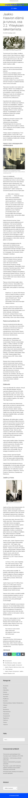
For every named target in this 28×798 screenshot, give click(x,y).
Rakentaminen (6, 711)
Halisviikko (6, 690)
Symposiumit (8, 660)
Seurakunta (6, 713)
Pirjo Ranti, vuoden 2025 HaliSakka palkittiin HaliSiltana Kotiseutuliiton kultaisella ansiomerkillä (12, 767)
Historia (15, 663)
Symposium (19, 665)
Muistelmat (6, 709)
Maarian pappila (11, 665)
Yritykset (5, 724)
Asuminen (5, 685)
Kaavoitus (5, 696)
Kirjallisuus (6, 698)
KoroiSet (5, 701)
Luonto (5, 707)
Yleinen (5, 722)
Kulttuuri (5, 705)
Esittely (5, 688)
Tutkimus (5, 720)
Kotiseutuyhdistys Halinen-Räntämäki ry (13, 703)
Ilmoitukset (6, 694)
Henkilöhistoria (8, 663)
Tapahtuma (6, 718)
